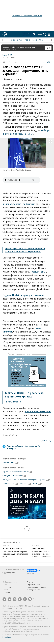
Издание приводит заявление (23, 295)
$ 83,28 (12, 40)
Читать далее (12, 401)
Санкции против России (12, 475)
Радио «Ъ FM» (8, 55)
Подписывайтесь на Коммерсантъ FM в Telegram (23, 447)
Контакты (7, 587)
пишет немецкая (38, 411)
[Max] (30, 599)
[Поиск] (44, 34)
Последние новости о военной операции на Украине (24, 479)
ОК (48, 48)
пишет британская (19, 203)
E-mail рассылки (33, 590)
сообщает (38, 271)
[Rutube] (25, 599)
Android (30, 582)
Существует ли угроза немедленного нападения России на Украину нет (25, 250)
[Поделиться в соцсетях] (48, 61)
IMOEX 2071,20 (38, 40)
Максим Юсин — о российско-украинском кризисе (24, 394)
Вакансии (6, 592)
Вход (40, 34)
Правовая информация (36, 587)
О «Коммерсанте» (10, 582)
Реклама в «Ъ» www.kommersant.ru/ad (27, 15)
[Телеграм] (4, 599)
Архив (5, 584)
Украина (23, 483)
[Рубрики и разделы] (49, 34)
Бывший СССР (8, 483)
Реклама (6, 590)
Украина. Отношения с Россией (15, 471)
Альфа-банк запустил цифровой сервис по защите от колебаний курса (15, 553)
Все (19, 542)
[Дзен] (14, 599)
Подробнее (7, 637)
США (35, 483)
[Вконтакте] (9, 599)
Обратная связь (33, 584)
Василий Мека (8, 462)
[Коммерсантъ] (5, 34)
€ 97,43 (19, 40)
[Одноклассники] (20, 599)
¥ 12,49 (27, 40)
